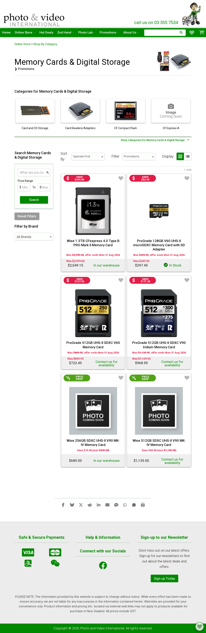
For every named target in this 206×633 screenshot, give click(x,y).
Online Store (23, 32)
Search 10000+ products (165, 32)
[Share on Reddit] (89, 504)
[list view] (188, 156)
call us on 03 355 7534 (156, 22)
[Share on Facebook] (63, 504)
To (34, 187)
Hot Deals (46, 32)
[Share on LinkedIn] (98, 504)
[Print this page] (142, 504)
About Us (129, 32)
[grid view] (180, 156)
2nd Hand (64, 32)
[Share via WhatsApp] (125, 504)
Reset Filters (27, 216)
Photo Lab (85, 32)
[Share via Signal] (134, 504)
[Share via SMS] (116, 504)
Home (6, 32)
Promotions (108, 32)
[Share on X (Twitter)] (80, 504)
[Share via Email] (107, 504)
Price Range (25, 180)
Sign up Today (164, 578)
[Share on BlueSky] (72, 504)
